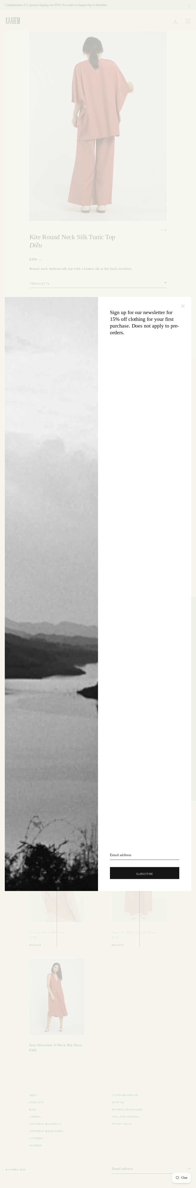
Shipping (118, 1102)
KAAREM (10, 23)
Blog (32, 1109)
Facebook (36, 1145)
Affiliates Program (126, 1116)
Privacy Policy (122, 1123)
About (33, 1095)
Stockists (36, 1102)
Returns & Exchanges (127, 1109)
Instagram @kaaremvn (45, 1123)
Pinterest (36, 1138)
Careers (35, 1116)
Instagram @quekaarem (46, 1130)
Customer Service (125, 1095)
